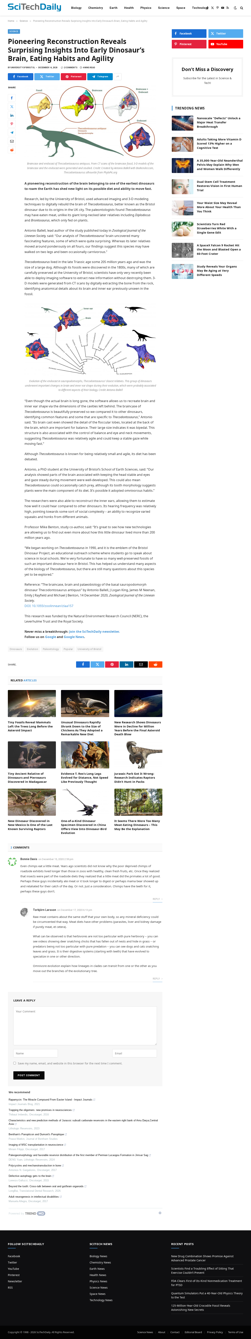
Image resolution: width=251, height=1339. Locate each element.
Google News (74, 637)
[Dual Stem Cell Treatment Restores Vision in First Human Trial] (182, 186)
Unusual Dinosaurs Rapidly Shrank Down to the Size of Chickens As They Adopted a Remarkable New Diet (82, 728)
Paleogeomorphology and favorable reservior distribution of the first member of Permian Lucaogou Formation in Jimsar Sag (78, 1155)
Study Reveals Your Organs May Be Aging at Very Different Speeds (217, 270)
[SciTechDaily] (34, 8)
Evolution (32, 649)
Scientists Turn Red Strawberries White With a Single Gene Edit (216, 228)
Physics (145, 8)
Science (164, 8)
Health (129, 8)
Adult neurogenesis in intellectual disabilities (34, 1196)
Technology (200, 8)
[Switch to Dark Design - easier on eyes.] (235, 7)
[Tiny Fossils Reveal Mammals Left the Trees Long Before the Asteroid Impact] (32, 703)
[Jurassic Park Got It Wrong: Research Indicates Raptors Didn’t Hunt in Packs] (138, 754)
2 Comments (70, 67)
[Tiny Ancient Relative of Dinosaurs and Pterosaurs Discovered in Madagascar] (32, 754)
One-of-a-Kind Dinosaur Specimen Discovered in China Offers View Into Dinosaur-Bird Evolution (84, 827)
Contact (175, 1332)
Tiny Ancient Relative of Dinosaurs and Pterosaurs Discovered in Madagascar (27, 778)
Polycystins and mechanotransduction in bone (35, 1165)
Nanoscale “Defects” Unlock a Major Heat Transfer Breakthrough (218, 122)
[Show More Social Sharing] (118, 76)
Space (180, 8)
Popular (68, 649)
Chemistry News (100, 1262)
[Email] (12, 141)
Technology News (101, 1300)
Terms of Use (235, 1332)
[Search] (241, 8)
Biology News (98, 1256)
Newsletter (15, 1281)
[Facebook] (12, 98)
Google (50, 637)
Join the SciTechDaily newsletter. (94, 631)
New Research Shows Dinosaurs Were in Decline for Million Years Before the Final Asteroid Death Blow (137, 728)
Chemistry (95, 8)
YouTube (13, 1269)
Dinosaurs (16, 649)
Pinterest (14, 1275)
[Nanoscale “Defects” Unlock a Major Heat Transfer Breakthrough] (182, 123)
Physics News (98, 1281)
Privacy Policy (215, 1332)
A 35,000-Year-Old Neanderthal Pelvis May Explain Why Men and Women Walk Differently (220, 164)
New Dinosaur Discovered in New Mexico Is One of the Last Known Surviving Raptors (30, 825)
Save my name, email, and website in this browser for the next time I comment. (70, 1063)
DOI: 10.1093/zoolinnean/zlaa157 (49, 606)
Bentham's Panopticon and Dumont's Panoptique (36, 1134)
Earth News (97, 1269)
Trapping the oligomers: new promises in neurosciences (40, 1110)
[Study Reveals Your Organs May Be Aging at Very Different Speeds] (182, 271)
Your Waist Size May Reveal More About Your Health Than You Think (219, 207)
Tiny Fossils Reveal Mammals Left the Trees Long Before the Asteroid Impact (30, 726)
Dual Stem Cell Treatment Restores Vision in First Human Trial (219, 186)
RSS (10, 1287)
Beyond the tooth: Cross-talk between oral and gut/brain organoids (46, 1186)
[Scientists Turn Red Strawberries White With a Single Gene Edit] (182, 229)
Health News (98, 1275)
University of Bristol (89, 649)
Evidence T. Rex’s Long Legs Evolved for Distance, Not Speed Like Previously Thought (84, 778)
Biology (76, 8)
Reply (156, 899)
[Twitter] (12, 106)
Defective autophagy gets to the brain (30, 1175)
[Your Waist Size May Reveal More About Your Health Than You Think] (182, 207)
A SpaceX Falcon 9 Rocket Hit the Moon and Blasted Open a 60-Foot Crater (219, 249)
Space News (97, 1294)
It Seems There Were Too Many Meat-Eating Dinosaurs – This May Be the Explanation (137, 825)
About (161, 1332)
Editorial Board (193, 1332)
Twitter (12, 1262)
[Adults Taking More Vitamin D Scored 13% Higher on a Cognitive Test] (182, 144)
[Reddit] (12, 149)
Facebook (14, 1256)
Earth (113, 8)
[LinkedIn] (12, 115)
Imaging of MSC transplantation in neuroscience (36, 1144)
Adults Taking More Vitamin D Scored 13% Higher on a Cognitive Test (219, 143)
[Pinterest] (12, 123)
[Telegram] (12, 132)
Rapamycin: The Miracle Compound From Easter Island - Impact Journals (50, 1099)
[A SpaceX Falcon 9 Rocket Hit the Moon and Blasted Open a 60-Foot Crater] (182, 250)
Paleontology (51, 649)
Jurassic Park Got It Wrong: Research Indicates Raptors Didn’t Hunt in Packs (134, 778)
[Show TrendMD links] (160, 1212)
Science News (99, 1287)
